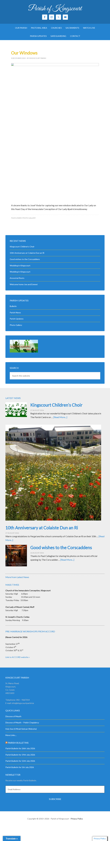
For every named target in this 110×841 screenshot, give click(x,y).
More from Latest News (17, 577)
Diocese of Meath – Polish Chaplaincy (22, 722)
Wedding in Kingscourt (20, 265)
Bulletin (13, 306)
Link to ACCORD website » (17, 657)
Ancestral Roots (17, 278)
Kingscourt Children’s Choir (22, 246)
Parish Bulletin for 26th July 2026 (20, 748)
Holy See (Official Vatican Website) (21, 729)
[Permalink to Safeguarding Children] (24, 352)
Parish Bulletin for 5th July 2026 (19, 767)
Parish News (15, 312)
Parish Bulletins (18, 742)
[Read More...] (60, 417)
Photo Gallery (29, 218)
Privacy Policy (77, 818)
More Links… (11, 735)
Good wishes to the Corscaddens (25, 259)
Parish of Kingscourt (55, 8)
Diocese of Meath (13, 716)
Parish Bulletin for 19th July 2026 (20, 754)
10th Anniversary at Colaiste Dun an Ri (27, 253)
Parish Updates (16, 318)
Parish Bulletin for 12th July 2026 (20, 761)
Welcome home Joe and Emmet (24, 284)
